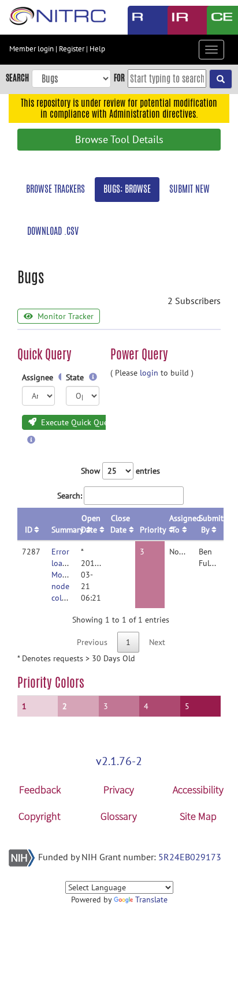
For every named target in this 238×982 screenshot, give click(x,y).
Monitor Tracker (64, 316)
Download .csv (53, 231)
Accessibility (198, 789)
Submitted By (211, 524)
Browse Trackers (55, 189)
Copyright (39, 816)
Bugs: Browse (127, 189)
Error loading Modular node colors (66, 574)
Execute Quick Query (77, 422)
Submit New (189, 189)
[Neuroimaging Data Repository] (179, 20)
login (149, 373)
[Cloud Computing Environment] (218, 20)
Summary (63, 529)
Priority (152, 529)
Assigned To (181, 524)
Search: (69, 495)
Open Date (91, 524)
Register (71, 49)
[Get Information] (93, 377)
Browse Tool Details (119, 139)
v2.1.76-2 (119, 761)
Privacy (118, 789)
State (76, 377)
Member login (31, 49)
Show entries (120, 471)
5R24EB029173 (189, 857)
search (17, 78)
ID (28, 529)
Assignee (38, 377)
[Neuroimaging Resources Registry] (139, 20)
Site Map (198, 816)
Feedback (40, 789)
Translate (151, 899)
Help (97, 49)
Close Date (120, 524)
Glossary (119, 816)
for (119, 78)
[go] (220, 79)
